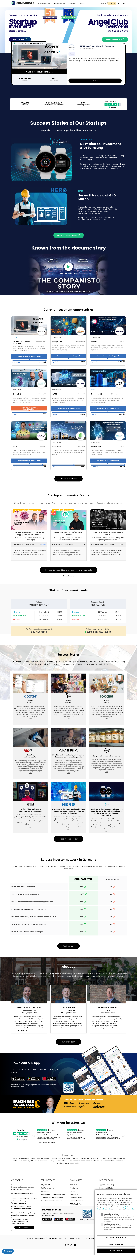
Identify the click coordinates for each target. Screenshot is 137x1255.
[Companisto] (23, 3)
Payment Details (76, 1198)
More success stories (68, 839)
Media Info (74, 1188)
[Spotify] (97, 1104)
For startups (59, 3)
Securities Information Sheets (52, 1198)
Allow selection (116, 1244)
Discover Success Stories (67, 235)
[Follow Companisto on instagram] (71, 1244)
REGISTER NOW (19, 39)
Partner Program (76, 1201)
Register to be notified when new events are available (68, 570)
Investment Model (106, 1188)
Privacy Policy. (130, 1209)
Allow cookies (116, 1251)
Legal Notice (89, 1238)
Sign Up (112, 3)
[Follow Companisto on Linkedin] (65, 1244)
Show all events (68, 576)
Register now (68, 946)
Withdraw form (24, 1227)
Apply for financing (106, 1185)
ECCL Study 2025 (76, 1204)
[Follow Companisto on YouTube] (75, 1244)
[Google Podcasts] (70, 1107)
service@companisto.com (16, 1193)
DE (119, 3)
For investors (44, 3)
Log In (103, 3)
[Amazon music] (82, 1107)
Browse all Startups (68, 478)
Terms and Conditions (57, 1238)
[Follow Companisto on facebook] (68, 1244)
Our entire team (68, 1042)
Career (72, 1191)
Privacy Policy (75, 1238)
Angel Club (45, 1191)
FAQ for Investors (47, 1188)
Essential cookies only (116, 1238)
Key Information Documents (51, 1201)
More (82, 3)
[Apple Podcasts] (84, 1104)
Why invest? (45, 1185)
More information (114, 39)
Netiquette (74, 1194)
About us (72, 3)
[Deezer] (99, 1107)
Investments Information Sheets (53, 1194)
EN (124, 3)
